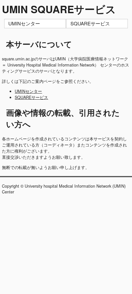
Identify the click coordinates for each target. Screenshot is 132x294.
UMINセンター (24, 23)
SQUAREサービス (90, 23)
